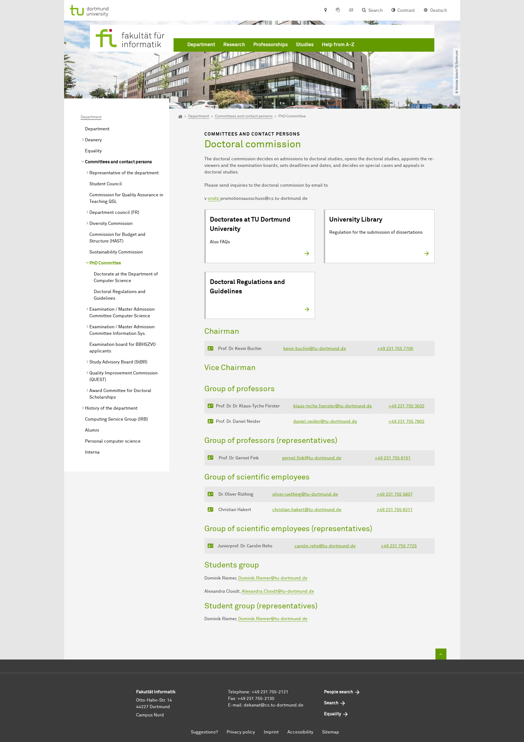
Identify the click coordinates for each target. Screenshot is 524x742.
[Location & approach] (325, 10)
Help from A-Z (338, 44)
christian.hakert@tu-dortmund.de (306, 509)
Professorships (270, 44)
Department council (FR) (114, 212)
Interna (92, 452)
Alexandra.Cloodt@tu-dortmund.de (278, 591)
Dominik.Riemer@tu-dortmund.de (273, 578)
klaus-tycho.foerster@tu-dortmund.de (332, 406)
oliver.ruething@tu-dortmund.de (305, 494)
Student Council (105, 184)
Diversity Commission (111, 223)
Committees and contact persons (118, 162)
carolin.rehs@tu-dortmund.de (325, 546)
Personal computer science (113, 441)
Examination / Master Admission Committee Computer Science (122, 312)
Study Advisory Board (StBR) (118, 362)
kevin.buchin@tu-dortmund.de (314, 348)
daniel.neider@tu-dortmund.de (325, 421)
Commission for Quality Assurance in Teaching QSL (126, 198)
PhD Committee (105, 263)
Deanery (93, 140)
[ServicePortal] (337, 10)
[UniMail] (351, 10)
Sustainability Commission (116, 252)
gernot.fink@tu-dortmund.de (311, 458)
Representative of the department (124, 173)
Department (201, 44)
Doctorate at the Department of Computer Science (126, 277)
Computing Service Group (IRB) (116, 419)
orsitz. (214, 198)
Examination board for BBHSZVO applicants (122, 347)
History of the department (111, 408)
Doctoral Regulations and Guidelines (120, 294)
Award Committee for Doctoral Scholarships (120, 393)
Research (234, 44)
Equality (93, 151)
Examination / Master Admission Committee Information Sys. (122, 330)
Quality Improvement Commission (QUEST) (123, 376)
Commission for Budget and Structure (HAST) (117, 237)
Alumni (92, 430)
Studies (305, 44)
